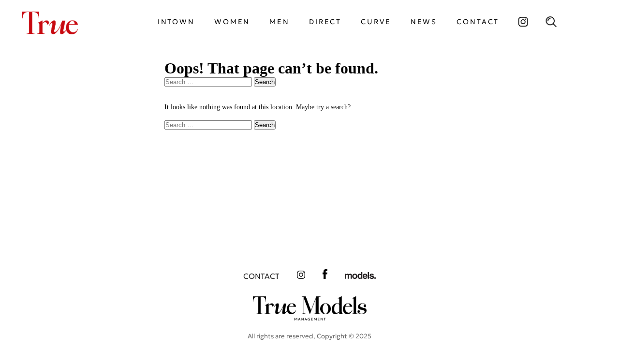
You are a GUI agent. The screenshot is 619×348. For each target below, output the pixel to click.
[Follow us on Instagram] (523, 22)
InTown (176, 21)
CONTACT (478, 21)
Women (232, 21)
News (424, 21)
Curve (376, 21)
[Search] (550, 22)
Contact (261, 276)
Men (279, 21)
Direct (325, 21)
